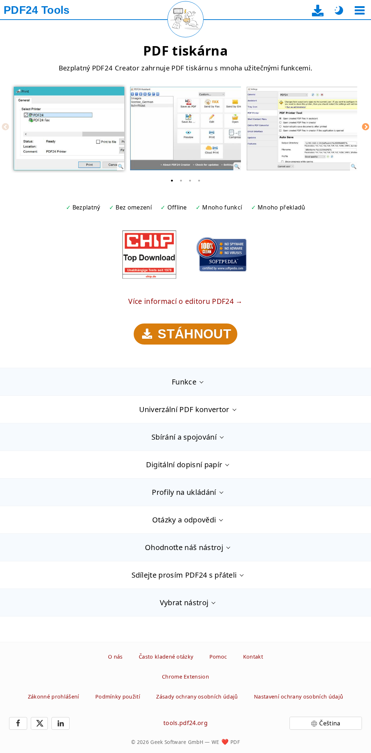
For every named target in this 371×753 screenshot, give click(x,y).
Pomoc (218, 656)
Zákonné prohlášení (53, 696)
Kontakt (253, 656)
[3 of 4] (190, 180)
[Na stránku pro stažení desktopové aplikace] (318, 10)
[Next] (365, 126)
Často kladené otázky (166, 656)
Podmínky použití (117, 696)
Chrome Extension (185, 676)
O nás (115, 656)
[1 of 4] (172, 180)
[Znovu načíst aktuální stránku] (185, 19)
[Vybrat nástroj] (359, 10)
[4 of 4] (199, 180)
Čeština (329, 723)
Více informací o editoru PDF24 (181, 301)
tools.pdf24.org (185, 723)
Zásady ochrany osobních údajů (197, 696)
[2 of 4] (181, 180)
